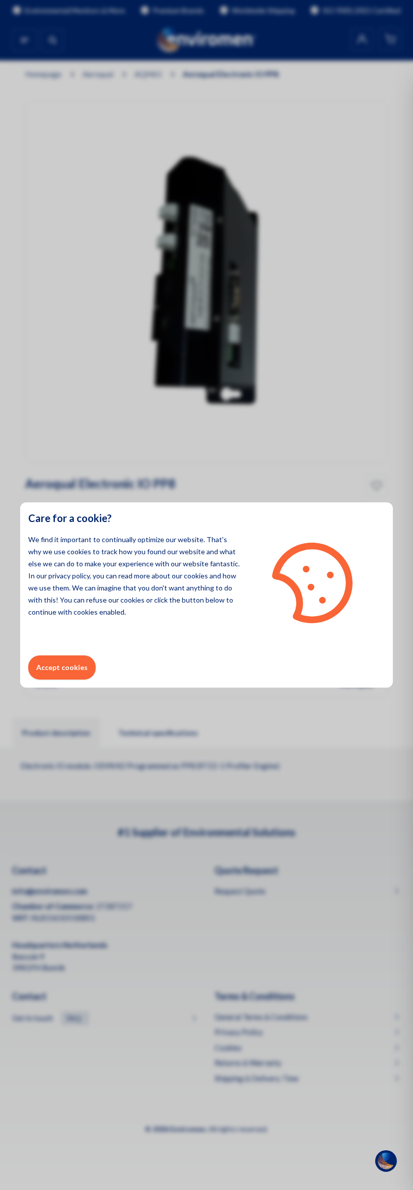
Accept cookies (62, 667)
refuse (96, 600)
